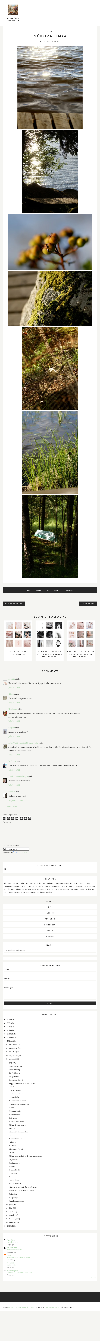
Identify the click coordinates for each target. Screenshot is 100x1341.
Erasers (11, 1152)
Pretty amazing (14, 1069)
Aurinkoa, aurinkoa (16, 1201)
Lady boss (13, 1118)
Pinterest (50, 925)
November (13, 1048)
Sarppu (11, 727)
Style (50, 931)
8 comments (70, 590)
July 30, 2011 (14, 687)
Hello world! (11, 1265)
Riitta (11, 694)
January (12, 1222)
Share (38, 590)
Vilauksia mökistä (16, 1149)
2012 (9, 1037)
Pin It (56, 590)
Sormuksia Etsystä (16, 1080)
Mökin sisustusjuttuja (17, 1125)
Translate (22, 852)
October (12, 1051)
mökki (50, 31)
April (11, 1211)
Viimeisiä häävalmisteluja (18, 1131)
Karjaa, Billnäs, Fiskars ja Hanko (21, 1190)
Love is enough (15, 1090)
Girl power (13, 1142)
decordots (10, 1262)
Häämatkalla (14, 1097)
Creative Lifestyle (14, 1307)
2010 (9, 1226)
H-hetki (12, 1107)
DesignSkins (14, 1180)
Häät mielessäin (15, 1111)
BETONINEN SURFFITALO (18, 1257)
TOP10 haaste (14, 1073)
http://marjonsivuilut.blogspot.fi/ (23, 742)
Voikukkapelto (12, 1270)
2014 (9, 1030)
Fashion (50, 913)
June (11, 1204)
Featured (50, 919)
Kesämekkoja (14, 1163)
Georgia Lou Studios (52, 1307)
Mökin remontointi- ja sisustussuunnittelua (25, 1156)
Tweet (28, 590)
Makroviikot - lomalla (17, 1100)
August (12, 1059)
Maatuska (13, 1145)
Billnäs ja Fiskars (15, 1183)
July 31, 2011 (14, 754)
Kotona (12, 1128)
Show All (93, 1278)
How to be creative (16, 1121)
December (13, 1044)
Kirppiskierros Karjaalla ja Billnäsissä (23, 1187)
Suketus (11, 791)
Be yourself (13, 1159)
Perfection (13, 1194)
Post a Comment (13, 806)
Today (11, 1176)
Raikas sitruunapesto (14, 1249)
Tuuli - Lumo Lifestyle (18, 776)
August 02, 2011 (15, 800)
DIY (50, 907)
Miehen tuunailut (15, 1138)
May (11, 1208)
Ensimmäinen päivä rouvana (20, 1104)
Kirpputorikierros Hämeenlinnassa (22, 1083)
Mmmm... (13, 1166)
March (12, 1215)
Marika (11, 678)
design (50, 937)
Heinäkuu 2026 (12, 1242)
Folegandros (14, 1076)
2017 (9, 1026)
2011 (9, 1041)
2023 (9, 1019)
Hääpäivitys (13, 1197)
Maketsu (12, 761)
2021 (9, 1023)
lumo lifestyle (12, 1247)
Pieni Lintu (11, 1240)
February (13, 1218)
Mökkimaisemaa (15, 1066)
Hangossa (13, 1173)
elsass (9, 1255)
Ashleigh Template (29, 1307)
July (11, 1062)
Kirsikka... (12, 709)
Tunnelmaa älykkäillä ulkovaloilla (19, 1272)
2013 (9, 1034)
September (13, 1055)
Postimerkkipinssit (16, 1093)
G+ (48, 590)
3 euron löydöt (14, 1114)
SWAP (11, 1086)
